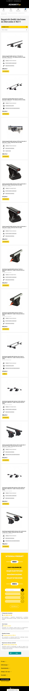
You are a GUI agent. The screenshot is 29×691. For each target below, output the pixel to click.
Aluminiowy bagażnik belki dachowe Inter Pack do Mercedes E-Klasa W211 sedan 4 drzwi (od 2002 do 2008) (13, 357)
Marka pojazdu (10, 590)
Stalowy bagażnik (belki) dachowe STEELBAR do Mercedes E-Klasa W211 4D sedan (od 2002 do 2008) (13, 56)
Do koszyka (5, 71)
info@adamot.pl (18, 0)
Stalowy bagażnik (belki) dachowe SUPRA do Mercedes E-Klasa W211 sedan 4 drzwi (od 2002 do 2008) (14, 142)
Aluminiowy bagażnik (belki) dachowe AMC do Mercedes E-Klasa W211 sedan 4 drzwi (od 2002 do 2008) (14, 532)
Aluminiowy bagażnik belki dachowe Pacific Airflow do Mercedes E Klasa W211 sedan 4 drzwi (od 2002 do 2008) (13, 402)
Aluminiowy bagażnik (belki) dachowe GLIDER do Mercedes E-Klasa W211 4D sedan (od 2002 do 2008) (13, 99)
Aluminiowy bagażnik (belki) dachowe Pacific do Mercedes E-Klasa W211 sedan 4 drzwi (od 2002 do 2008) (13, 270)
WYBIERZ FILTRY (5, 26)
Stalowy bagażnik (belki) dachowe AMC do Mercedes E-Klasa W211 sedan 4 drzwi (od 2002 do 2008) (14, 445)
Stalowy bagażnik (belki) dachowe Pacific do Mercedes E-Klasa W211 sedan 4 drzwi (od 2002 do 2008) (14, 184)
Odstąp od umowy (5, 679)
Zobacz (4, 373)
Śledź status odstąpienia (5, 681)
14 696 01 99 (9, 0)
